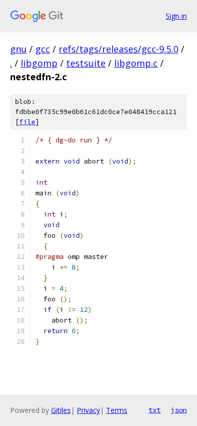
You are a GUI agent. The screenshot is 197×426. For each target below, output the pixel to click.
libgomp (39, 63)
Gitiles (61, 410)
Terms (116, 410)
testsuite (86, 63)
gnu (18, 49)
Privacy (88, 410)
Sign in (176, 16)
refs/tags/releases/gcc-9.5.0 (118, 49)
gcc (42, 49)
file (27, 122)
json (179, 409)
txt (155, 409)
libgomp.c (136, 63)
